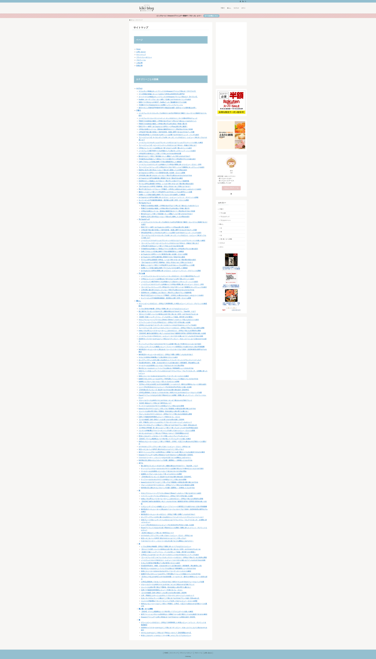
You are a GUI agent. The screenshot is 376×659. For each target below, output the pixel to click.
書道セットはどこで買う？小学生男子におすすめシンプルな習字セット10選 (165, 192)
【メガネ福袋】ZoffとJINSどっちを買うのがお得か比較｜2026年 (161, 419)
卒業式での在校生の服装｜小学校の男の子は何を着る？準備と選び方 (163, 124)
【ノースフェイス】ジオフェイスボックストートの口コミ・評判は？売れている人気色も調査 (171, 328)
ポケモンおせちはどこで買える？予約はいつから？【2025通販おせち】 (164, 433)
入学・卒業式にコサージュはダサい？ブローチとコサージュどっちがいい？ (165, 422)
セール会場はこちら (211, 16)
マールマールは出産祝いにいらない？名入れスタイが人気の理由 (161, 365)
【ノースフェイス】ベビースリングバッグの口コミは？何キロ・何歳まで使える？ (168, 145)
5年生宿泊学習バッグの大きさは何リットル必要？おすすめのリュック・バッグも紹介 (169, 135)
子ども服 (142, 273)
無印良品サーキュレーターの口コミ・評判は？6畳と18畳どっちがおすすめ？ (166, 354)
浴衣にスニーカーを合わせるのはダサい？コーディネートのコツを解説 (164, 376)
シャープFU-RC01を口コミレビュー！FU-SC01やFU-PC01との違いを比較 (165, 387)
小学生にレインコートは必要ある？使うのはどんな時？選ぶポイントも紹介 (165, 148)
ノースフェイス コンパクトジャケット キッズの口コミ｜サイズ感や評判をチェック (168, 118)
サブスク (139, 88)
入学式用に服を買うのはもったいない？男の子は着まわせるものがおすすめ (165, 175)
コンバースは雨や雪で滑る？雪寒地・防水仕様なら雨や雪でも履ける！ (164, 411)
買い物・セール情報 (146, 609)
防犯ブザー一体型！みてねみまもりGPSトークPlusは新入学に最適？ (163, 126)
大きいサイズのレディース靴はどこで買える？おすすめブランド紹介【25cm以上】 (168, 425)
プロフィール (141, 60)
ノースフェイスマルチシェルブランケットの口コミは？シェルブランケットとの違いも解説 (171, 142)
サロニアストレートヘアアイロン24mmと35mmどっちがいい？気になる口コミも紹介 (169, 319)
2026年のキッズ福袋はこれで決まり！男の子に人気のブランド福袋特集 (164, 181)
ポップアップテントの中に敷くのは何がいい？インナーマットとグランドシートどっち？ (170, 360)
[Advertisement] (231, 53)
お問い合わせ (141, 52)
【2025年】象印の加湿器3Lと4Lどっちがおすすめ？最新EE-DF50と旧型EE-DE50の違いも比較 (172, 333)
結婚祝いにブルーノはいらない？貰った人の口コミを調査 (159, 381)
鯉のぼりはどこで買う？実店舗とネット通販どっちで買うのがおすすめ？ (164, 156)
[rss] (243, 1)
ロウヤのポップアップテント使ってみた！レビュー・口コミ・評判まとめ (164, 446)
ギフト (141, 463)
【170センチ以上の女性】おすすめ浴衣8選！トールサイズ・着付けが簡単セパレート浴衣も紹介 (172, 384)
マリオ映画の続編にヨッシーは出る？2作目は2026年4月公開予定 (162, 94)
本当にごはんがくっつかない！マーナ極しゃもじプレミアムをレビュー (164, 436)
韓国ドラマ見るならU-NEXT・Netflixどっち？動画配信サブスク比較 (163, 102)
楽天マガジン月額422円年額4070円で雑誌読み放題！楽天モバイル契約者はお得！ (168, 108)
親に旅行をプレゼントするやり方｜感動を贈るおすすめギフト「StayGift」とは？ (167, 311)
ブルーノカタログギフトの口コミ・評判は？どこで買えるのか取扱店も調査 (165, 414)
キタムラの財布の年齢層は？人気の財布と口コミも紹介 (158, 357)
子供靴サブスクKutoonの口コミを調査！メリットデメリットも (161, 105)
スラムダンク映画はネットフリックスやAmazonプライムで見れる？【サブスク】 (167, 91)
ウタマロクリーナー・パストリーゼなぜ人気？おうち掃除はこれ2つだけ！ (165, 457)
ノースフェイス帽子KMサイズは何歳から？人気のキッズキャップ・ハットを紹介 (167, 151)
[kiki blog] (146, 8)
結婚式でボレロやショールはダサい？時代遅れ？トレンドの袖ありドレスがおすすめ (168, 379)
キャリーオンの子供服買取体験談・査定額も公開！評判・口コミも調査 (164, 200)
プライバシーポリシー (144, 57)
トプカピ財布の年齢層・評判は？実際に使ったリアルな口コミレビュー (164, 309)
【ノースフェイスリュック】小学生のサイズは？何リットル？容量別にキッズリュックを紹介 (171, 167)
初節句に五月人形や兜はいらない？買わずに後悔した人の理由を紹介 (163, 170)
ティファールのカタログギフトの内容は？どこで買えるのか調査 (161, 406)
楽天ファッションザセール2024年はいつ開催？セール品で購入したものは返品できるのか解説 (172, 452)
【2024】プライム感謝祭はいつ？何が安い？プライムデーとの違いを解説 (165, 439)
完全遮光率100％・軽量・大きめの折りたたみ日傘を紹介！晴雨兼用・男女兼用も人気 (169, 363)
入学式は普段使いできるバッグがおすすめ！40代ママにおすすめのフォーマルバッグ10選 (170, 392)
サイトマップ (141, 54)
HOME (166, 653)
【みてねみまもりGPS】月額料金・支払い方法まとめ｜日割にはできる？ (165, 186)
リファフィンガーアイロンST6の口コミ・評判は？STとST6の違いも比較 (164, 322)
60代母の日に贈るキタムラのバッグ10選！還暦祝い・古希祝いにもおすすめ (165, 460)
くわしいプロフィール (231, 188)
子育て (138, 110)
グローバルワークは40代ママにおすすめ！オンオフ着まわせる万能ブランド (165, 400)
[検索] (245, 1)
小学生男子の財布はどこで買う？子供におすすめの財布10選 (160, 153)
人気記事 (139, 63)
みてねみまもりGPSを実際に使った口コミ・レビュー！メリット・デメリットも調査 (168, 197)
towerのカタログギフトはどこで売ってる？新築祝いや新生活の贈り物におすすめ (167, 408)
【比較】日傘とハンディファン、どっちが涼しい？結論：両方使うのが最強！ (166, 317)
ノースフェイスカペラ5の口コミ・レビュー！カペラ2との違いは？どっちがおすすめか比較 (171, 336)
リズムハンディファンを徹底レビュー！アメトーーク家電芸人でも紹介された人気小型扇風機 (171, 347)
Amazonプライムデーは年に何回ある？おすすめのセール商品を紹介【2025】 (166, 455)
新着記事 (139, 65)
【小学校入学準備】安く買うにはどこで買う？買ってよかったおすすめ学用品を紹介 (168, 428)
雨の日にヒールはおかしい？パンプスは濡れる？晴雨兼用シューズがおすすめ (166, 368)
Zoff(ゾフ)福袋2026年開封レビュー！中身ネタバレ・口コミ (159, 417)
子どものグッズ (144, 219)
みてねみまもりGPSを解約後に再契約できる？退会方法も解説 (161, 178)
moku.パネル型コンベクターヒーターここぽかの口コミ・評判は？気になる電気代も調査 (170, 330)
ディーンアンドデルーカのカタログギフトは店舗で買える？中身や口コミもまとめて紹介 (170, 344)
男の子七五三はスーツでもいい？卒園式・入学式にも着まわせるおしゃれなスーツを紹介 (170, 189)
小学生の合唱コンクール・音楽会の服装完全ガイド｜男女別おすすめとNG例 (166, 129)
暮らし (138, 301)
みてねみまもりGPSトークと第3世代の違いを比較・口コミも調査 (162, 173)
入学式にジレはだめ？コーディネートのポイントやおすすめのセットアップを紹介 (168, 325)
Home (138, 49)
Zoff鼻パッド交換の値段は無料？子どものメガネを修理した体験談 (162, 195)
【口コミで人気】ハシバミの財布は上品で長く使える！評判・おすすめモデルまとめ (168, 314)
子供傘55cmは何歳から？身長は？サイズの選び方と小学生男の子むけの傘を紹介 (167, 159)
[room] (240, 1)
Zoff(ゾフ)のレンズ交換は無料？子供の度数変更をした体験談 (160, 162)
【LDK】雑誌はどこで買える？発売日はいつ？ (155, 403)
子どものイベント (145, 203)
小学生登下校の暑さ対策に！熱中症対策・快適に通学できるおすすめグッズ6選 (166, 132)
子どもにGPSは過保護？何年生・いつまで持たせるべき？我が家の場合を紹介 (166, 184)
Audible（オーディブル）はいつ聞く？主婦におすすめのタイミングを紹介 (165, 99)
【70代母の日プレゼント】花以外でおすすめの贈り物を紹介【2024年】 (164, 390)
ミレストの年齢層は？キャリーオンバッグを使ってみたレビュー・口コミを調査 (167, 430)
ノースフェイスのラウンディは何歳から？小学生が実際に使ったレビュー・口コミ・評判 (170, 164)
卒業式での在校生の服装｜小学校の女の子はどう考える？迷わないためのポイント (168, 121)
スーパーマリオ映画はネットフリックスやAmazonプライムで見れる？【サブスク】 (168, 97)
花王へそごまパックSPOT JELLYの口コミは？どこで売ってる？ (161, 449)
